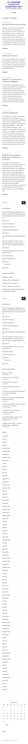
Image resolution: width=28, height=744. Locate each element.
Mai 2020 (4, 607)
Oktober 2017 (5, 674)
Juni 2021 (4, 576)
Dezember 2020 (6, 595)
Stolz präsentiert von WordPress (9, 740)
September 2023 (6, 515)
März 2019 (4, 650)
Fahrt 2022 (4, 247)
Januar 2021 (5, 592)
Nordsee (4, 267)
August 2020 (5, 598)
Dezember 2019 (6, 622)
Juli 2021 (4, 573)
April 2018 (4, 671)
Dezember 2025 (6, 448)
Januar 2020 (5, 619)
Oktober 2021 (5, 564)
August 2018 (5, 662)
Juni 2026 (4, 442)
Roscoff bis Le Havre (7, 277)
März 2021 (4, 585)
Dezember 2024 (6, 485)
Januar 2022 (5, 555)
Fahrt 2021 (6, 264)
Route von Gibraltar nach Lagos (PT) (11, 286)
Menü (14, 12)
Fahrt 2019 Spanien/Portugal (9, 230)
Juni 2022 (4, 543)
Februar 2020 (5, 616)
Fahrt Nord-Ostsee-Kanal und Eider (14, 24)
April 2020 (4, 610)
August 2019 (5, 634)
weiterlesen (5, 48)
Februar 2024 (5, 500)
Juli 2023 (4, 521)
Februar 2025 (5, 478)
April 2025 (4, 472)
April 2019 (4, 647)
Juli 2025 (4, 463)
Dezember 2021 (6, 558)
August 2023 (5, 518)
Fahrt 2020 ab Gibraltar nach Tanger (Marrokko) (13, 236)
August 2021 (5, 570)
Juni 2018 (4, 668)
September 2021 (6, 567)
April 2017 (4, 689)
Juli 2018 (4, 665)
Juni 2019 (4, 640)
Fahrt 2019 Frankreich (7, 226)
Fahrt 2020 (4, 233)
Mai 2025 (4, 469)
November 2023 (6, 509)
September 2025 (6, 457)
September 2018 (6, 659)
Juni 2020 (4, 604)
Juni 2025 (4, 466)
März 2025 (4, 475)
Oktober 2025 (5, 454)
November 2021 (6, 561)
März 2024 (4, 497)
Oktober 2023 (5, 512)
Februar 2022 (5, 552)
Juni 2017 (4, 686)
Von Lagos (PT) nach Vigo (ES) (10, 283)
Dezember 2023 (6, 506)
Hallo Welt (4, 261)
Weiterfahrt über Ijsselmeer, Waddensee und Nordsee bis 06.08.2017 (11, 157)
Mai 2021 (4, 579)
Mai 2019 (4, 643)
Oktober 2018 (5, 656)
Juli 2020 (4, 601)
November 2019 (6, 625)
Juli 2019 (4, 637)
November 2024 (6, 488)
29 (21, 719)
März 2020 (4, 613)
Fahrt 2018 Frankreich (7, 223)
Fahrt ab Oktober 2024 (7, 258)
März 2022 (4, 549)
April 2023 (4, 530)
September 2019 (6, 631)
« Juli (7, 724)
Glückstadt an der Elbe (9, 56)
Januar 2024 (5, 503)
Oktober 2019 (5, 628)
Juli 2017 (4, 683)
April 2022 (4, 546)
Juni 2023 (4, 524)
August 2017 (5, 680)
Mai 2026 (4, 445)
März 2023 (4, 533)
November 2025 (6, 451)
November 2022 (6, 540)
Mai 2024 (4, 491)
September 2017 (6, 677)
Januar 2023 (5, 537)
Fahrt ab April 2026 (6, 255)
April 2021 (4, 582)
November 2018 (6, 653)
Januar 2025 (5, 481)
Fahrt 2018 (4, 220)
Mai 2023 (4, 527)
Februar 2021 (5, 588)
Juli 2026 (4, 439)
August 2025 (5, 460)
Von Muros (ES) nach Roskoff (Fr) (10, 280)
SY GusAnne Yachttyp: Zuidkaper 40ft (14, 4)
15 (21, 713)
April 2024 (4, 494)
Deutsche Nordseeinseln (10, 113)
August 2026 (5, 436)
